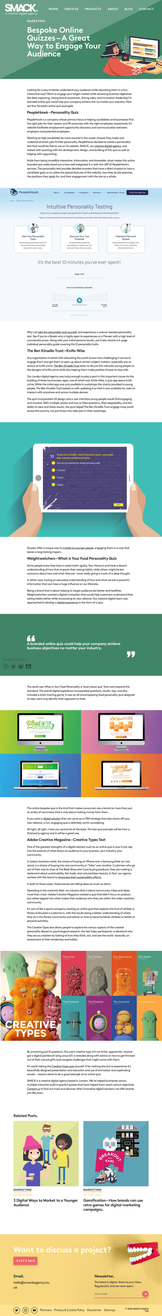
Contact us (33, 1089)
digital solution (52, 819)
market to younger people (78, 548)
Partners (45, 1310)
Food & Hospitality (53, 37)
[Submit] (145, 1294)
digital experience (67, 602)
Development (71, 45)
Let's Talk (27, 1261)
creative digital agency (107, 146)
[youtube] (34, 1310)
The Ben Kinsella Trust (66, 366)
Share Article (15, 660)
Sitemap (109, 1310)
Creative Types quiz (63, 1066)
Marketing (71, 40)
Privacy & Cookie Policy (69, 1310)
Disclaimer (94, 1310)
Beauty (53, 22)
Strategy (71, 28)
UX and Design (72, 34)
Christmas (71, 22)
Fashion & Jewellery (53, 29)
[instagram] (25, 1310)
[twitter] (16, 1310)
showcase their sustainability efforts (79, 877)
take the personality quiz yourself (57, 332)
